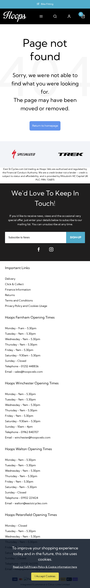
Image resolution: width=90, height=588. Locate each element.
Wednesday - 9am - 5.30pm (22, 339)
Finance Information (18, 289)
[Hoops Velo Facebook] (38, 249)
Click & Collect (14, 284)
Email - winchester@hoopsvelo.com (27, 437)
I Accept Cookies (45, 576)
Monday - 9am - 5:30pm (20, 460)
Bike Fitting (47, 4)
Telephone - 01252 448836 (22, 366)
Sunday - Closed (15, 361)
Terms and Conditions (19, 300)
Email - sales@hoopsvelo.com (24, 372)
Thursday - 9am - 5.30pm (21, 344)
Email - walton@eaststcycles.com (26, 503)
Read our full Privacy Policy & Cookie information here (45, 567)
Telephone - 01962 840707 (22, 432)
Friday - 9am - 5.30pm (19, 350)
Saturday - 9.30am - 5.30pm (22, 355)
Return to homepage (45, 125)
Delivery (10, 279)
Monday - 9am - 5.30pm (20, 394)
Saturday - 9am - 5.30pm (21, 487)
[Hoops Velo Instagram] (51, 249)
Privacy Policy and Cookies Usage (26, 306)
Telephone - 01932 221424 (21, 498)
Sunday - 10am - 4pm (19, 426)
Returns (10, 295)
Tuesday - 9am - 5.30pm (20, 334)
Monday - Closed (16, 526)
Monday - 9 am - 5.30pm (20, 328)
